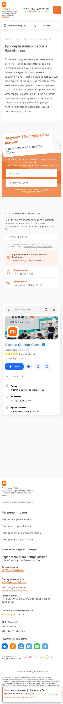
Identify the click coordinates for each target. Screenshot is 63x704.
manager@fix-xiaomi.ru (15, 590)
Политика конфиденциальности (31, 671)
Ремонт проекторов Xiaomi (17, 539)
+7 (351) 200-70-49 (37, 8)
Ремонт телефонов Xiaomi (17, 519)
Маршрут (17, 366)
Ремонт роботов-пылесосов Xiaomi (22, 532)
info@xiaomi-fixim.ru (14, 582)
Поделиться (5, 646)
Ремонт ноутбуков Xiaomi (16, 526)
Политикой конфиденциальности (38, 246)
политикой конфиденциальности (35, 190)
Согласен (53, 694)
